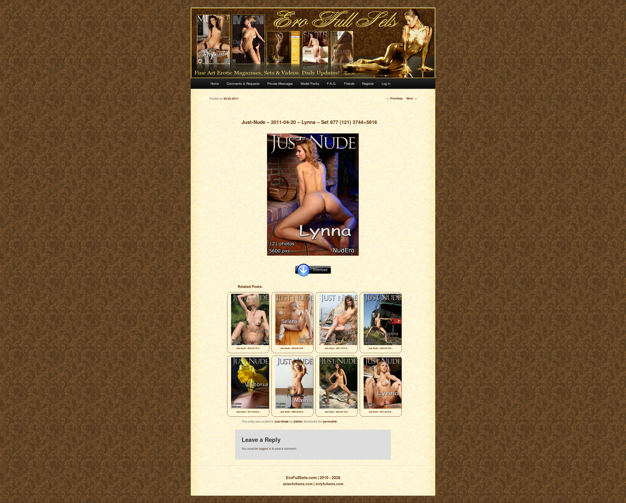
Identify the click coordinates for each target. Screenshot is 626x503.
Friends (349, 83)
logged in (265, 448)
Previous (395, 98)
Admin (297, 421)
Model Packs (310, 83)
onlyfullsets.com (329, 483)
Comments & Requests (243, 83)
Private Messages (280, 83)
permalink (330, 421)
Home (215, 83)
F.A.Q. (331, 83)
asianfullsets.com (298, 483)
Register (368, 83)
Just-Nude (281, 421)
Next (411, 98)
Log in (386, 83)
